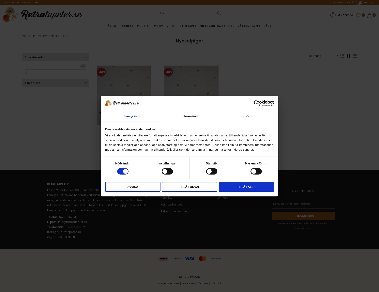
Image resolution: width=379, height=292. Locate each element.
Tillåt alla (246, 187)
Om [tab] (248, 116)
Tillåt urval (189, 187)
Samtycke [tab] (130, 116)
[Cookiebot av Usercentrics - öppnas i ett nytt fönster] (256, 103)
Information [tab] (190, 116)
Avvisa (132, 187)
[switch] (167, 171)
